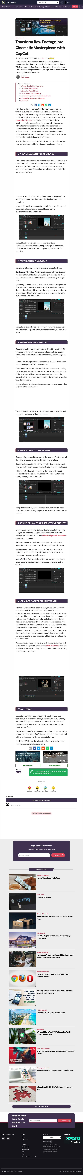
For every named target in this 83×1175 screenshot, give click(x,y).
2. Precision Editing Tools (29, 88)
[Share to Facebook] (36, 105)
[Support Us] (3, 1138)
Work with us (25, 1147)
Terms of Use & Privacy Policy (29, 1156)
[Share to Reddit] (43, 105)
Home (23, 1137)
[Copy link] (32, 105)
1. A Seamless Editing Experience (31, 86)
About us (24, 1142)
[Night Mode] (61, 2)
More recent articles (41, 1106)
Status (23, 1154)
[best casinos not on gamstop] (73, 1139)
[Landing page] (3, 2)
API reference (25, 1149)
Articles (20, 38)
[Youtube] (8, 1138)
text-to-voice (52, 645)
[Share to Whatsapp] (46, 105)
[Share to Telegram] (49, 105)
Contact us (24, 1139)
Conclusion (24, 101)
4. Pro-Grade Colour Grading (30, 93)
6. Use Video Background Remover (32, 98)
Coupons (24, 1144)
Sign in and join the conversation (41, 800)
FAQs (23, 1151)
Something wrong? (55, 765)
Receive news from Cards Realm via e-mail (19, 1120)
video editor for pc (23, 120)
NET (16, 38)
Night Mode (46, 1141)
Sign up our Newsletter (41, 845)
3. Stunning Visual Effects (29, 91)
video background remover (53, 535)
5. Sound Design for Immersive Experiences (35, 96)
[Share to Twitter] (39, 105)
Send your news (28, 765)
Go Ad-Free (75, 6)
